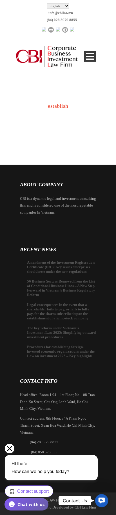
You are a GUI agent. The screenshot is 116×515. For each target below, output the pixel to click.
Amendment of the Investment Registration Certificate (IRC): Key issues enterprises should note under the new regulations (61, 267)
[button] (101, 500)
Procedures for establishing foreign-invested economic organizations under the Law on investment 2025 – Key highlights (61, 351)
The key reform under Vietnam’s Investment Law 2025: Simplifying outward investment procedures (61, 332)
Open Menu (90, 56)
